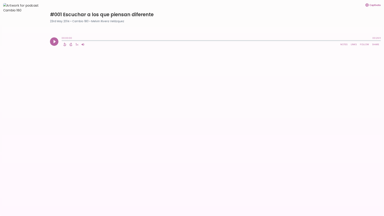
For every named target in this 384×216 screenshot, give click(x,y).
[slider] (62, 41)
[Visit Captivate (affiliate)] (373, 5)
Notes (344, 44)
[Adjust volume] (83, 44)
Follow (364, 44)
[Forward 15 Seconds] (71, 44)
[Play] (54, 41)
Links (354, 44)
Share (375, 44)
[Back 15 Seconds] (65, 44)
